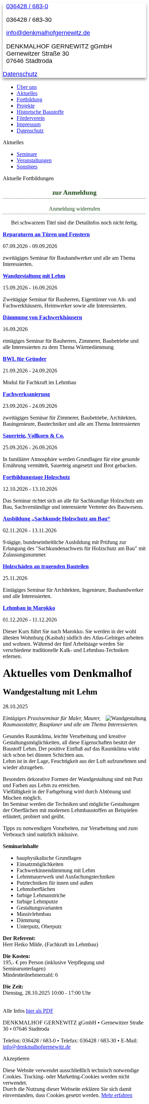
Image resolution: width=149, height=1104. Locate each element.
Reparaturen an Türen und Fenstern (46, 234)
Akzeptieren (16, 1058)
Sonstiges (27, 166)
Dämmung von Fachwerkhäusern (42, 317)
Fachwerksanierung (26, 394)
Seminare (27, 154)
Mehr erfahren (116, 1095)
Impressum (29, 124)
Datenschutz (20, 74)
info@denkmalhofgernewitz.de (48, 32)
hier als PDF (39, 1011)
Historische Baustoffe (40, 112)
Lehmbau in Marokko (29, 608)
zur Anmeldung (74, 192)
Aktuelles (27, 93)
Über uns (27, 87)
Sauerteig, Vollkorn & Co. (33, 436)
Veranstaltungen (34, 160)
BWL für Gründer (24, 359)
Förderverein (31, 118)
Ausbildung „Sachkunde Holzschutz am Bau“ (56, 519)
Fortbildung (29, 99)
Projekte (26, 106)
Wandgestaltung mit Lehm (34, 276)
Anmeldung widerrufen (74, 209)
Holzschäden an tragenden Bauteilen (46, 566)
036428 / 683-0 (27, 6)
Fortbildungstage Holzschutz (36, 477)
